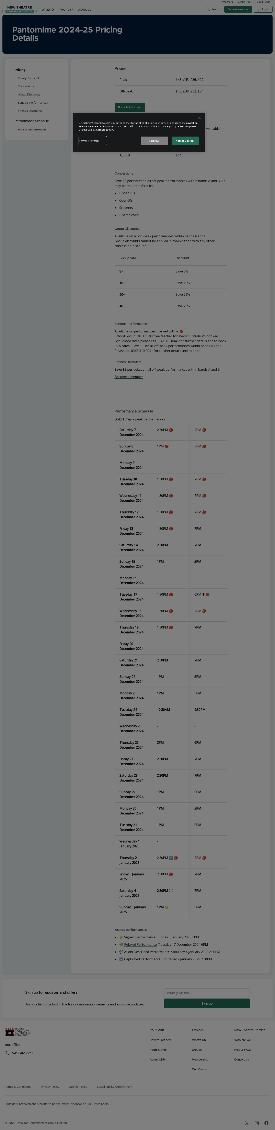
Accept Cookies (185, 140)
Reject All (154, 140)
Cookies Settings (89, 140)
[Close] (199, 117)
